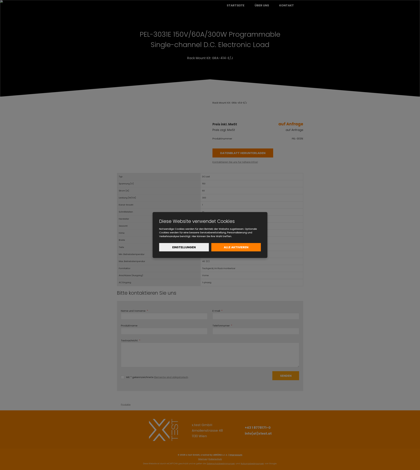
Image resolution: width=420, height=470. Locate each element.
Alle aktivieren (236, 247)
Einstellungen (184, 247)
